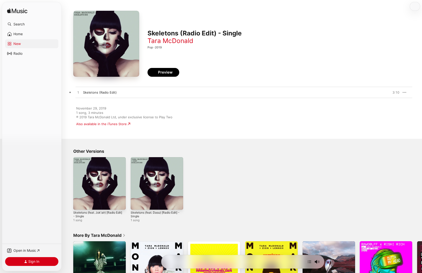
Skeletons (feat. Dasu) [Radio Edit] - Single (153, 161)
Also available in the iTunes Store (101, 124)
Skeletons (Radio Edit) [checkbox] (100, 92)
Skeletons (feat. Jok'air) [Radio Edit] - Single (96, 161)
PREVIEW (394, 92)
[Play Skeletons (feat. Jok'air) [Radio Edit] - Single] (79, 203)
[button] (31, 24)
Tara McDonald (170, 40)
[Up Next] (309, 261)
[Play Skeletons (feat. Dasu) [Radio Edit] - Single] (136, 203)
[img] (17, 11)
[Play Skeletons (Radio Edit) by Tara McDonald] (78, 92)
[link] (99, 235)
